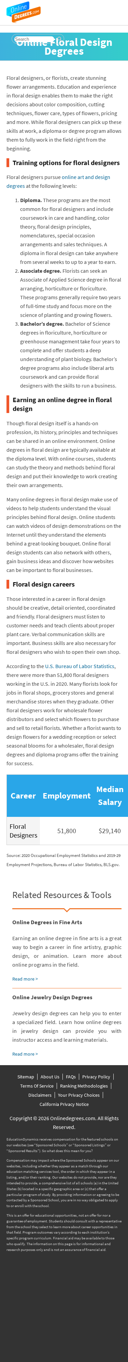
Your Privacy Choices (79, 1095)
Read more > (25, 979)
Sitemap (25, 1077)
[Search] (59, 39)
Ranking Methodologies (84, 1086)
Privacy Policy (96, 1077)
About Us (50, 1077)
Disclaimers (40, 1095)
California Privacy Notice (64, 1104)
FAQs (71, 1077)
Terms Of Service (37, 1086)
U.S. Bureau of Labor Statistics (79, 666)
